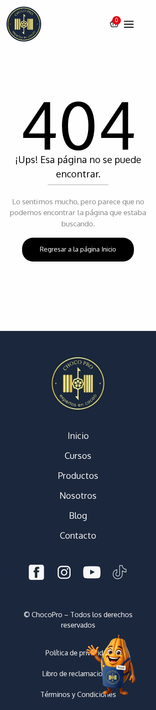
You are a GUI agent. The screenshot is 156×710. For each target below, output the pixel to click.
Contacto (78, 535)
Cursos (78, 455)
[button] (114, 24)
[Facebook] (36, 574)
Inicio (78, 435)
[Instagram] (64, 574)
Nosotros (78, 495)
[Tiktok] (119, 574)
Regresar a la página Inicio (78, 249)
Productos (78, 475)
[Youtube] (92, 573)
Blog (78, 515)
